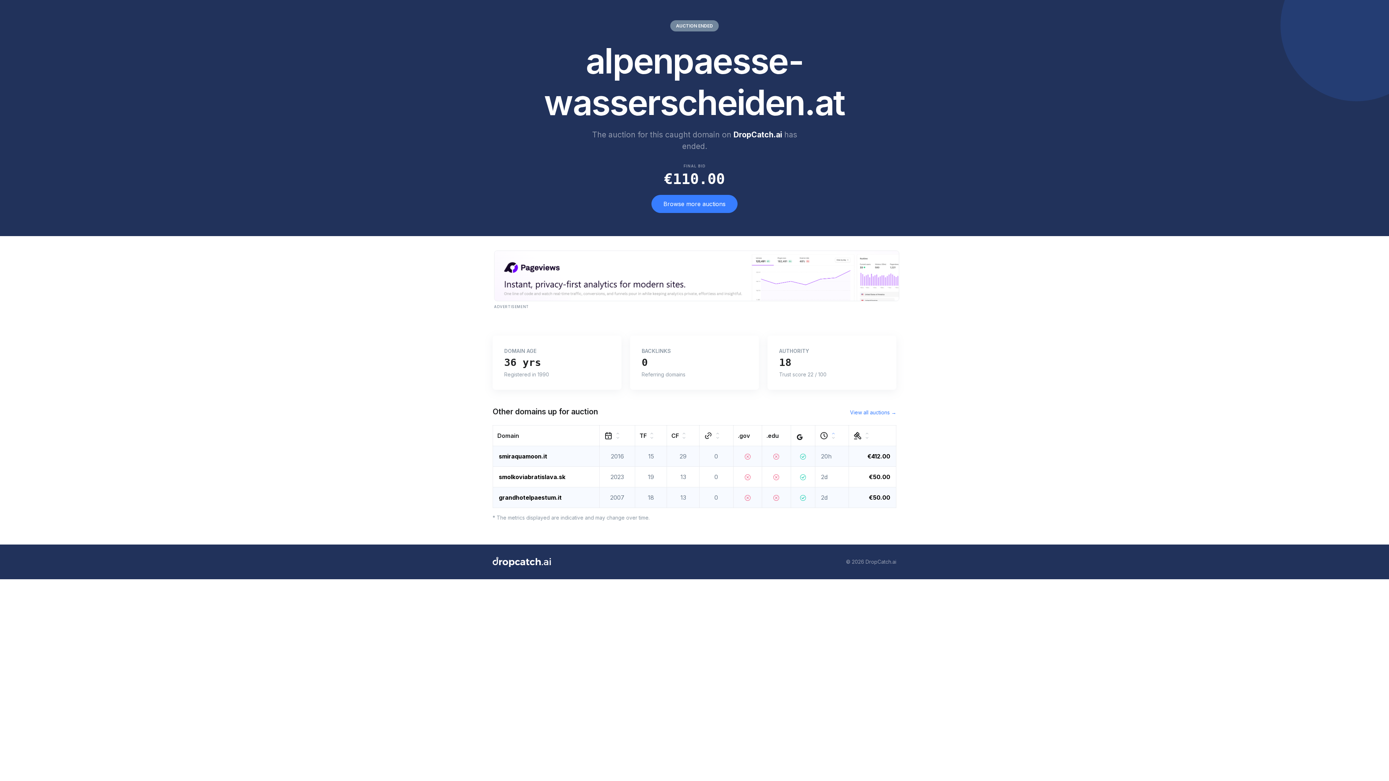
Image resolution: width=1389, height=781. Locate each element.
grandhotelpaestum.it (530, 497)
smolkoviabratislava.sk (532, 477)
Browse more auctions (694, 204)
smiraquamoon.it (523, 456)
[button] (546, 435)
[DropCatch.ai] (522, 562)
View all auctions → (873, 412)
